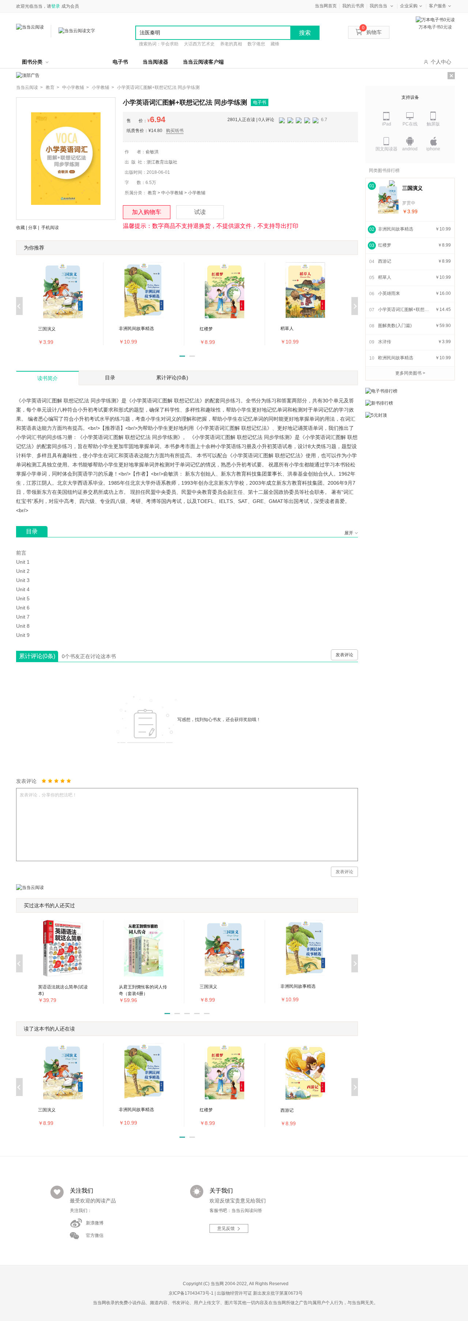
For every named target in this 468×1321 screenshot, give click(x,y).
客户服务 (437, 5)
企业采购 (409, 5)
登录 (55, 6)
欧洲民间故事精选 (395, 357)
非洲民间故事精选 (395, 229)
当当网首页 (326, 5)
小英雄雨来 (389, 293)
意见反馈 (226, 1228)
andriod (410, 148)
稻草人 (384, 277)
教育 (152, 192)
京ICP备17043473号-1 (191, 1293)
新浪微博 (94, 1223)
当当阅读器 (155, 62)
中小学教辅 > (75, 87)
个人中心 (441, 62)
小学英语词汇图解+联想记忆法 (405, 309)
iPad (386, 124)
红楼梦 (384, 245)
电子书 (120, 62)
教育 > (52, 87)
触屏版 (433, 124)
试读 (200, 212)
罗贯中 (408, 203)
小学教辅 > (103, 87)
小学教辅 (196, 192)
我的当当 (378, 5)
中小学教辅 (172, 192)
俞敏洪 (152, 151)
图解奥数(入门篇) (395, 325)
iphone (433, 148)
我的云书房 (353, 5)
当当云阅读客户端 (203, 62)
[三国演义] (388, 199)
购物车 (372, 32)
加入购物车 (146, 212)
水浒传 (384, 341)
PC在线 (410, 124)
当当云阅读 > (29, 87)
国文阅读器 (386, 148)
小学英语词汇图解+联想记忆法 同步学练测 (158, 87)
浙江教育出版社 (162, 162)
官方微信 (94, 1235)
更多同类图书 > (410, 373)
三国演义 (412, 188)
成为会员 (70, 6)
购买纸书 (175, 130)
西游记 (384, 261)
